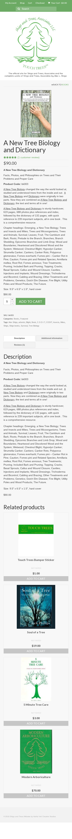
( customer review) (28, 157)
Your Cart (59, 3)
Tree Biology (34, 326)
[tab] (19, 338)
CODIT (49, 322)
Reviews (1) (19, 345)
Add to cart (30, 301)
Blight (28, 322)
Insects (56, 322)
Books (65, 84)
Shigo (5, 326)
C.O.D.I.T (41, 322)
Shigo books (14, 326)
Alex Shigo (13, 322)
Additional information (51, 338)
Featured (24, 319)
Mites (62, 322)
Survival (24, 326)
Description (19, 338)
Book (34, 322)
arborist (22, 322)
